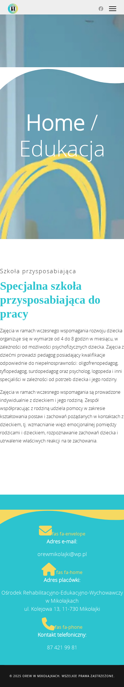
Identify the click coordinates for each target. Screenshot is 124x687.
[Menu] (112, 8)
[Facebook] (101, 9)
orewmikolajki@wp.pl (62, 554)
